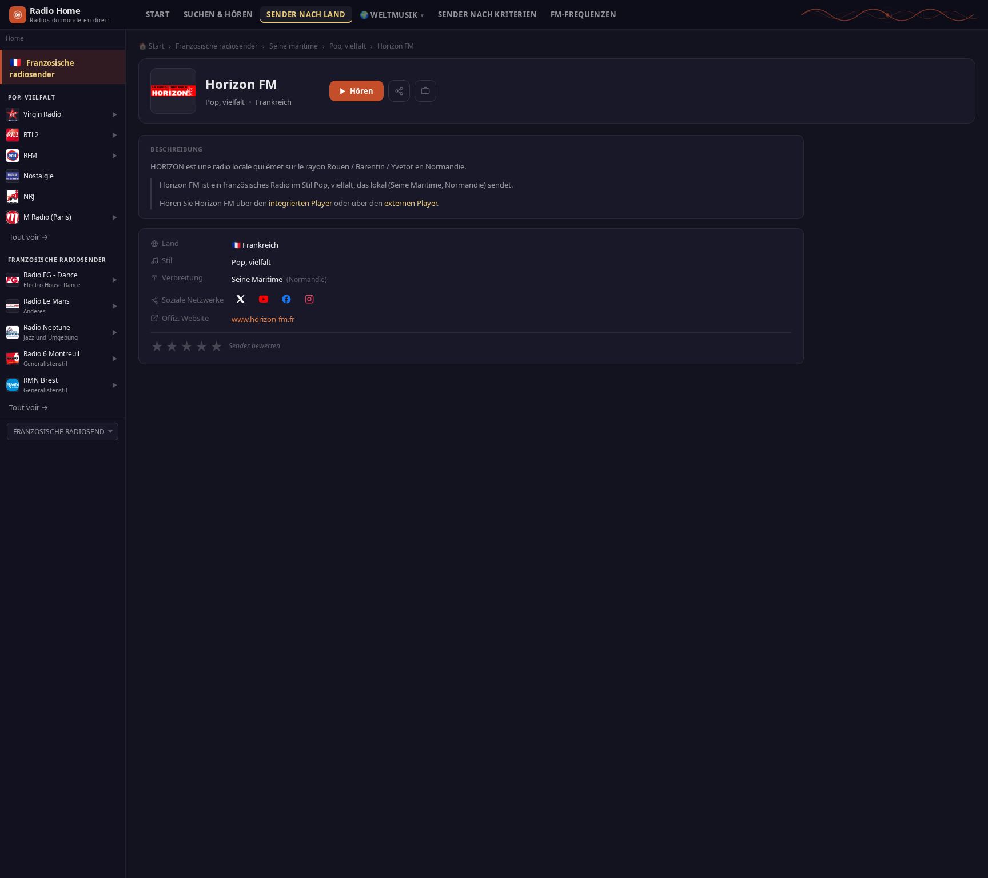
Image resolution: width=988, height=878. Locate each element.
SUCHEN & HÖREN (218, 14)
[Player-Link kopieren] (425, 91)
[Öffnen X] (241, 299)
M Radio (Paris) (47, 217)
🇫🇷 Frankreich (255, 245)
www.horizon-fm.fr (263, 319)
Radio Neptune (46, 327)
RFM (30, 155)
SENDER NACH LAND (305, 14)
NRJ (28, 196)
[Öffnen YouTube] (263, 299)
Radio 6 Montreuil (51, 354)
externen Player (410, 203)
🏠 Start (151, 46)
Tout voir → (28, 237)
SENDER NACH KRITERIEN (487, 14)
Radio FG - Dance (50, 275)
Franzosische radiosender (217, 46)
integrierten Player (300, 203)
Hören (361, 91)
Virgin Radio (42, 114)
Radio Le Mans (46, 301)
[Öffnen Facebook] (286, 299)
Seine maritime (293, 46)
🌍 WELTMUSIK (392, 15)
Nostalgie (38, 176)
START (158, 14)
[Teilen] (399, 91)
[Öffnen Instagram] (309, 299)
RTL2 (31, 135)
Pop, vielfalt (347, 46)
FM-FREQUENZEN (583, 14)
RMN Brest (40, 380)
